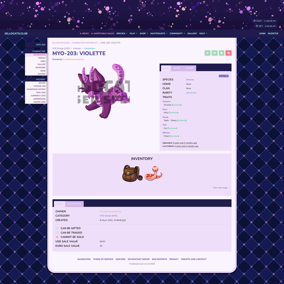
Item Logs (41, 92)
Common (176, 104)
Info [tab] (166, 68)
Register (273, 33)
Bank (43, 71)
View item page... (221, 187)
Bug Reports (159, 259)
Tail (164, 124)
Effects (166, 132)
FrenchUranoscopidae (73, 59)
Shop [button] (143, 33)
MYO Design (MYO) (61, 48)
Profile (42, 58)
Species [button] (121, 33)
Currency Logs (38, 95)
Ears (165, 109)
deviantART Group (139, 259)
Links (43, 61)
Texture (166, 101)
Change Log (40, 86)
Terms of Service (103, 259)
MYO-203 (40, 44)
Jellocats (77, 48)
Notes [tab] (177, 68)
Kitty (166, 112)
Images (42, 83)
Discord (120, 259)
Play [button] (133, 33)
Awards (42, 74)
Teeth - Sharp (170, 120)
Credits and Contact (193, 259)
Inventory (41, 67)
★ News (84, 33)
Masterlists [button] (158, 33)
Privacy (174, 259)
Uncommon (89, 48)
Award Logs (39, 102)
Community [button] (176, 33)
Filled (166, 136)
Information (39, 55)
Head (165, 117)
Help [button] (202, 33)
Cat (165, 128)
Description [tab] (74, 204)
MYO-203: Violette (79, 53)
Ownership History (36, 89)
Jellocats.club (16, 33)
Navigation (84, 259)
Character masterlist (85, 42)
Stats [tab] (60, 204)
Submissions (39, 99)
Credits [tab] (189, 68)
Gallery (192, 33)
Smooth (167, 104)
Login (262, 33)
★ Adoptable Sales (102, 33)
